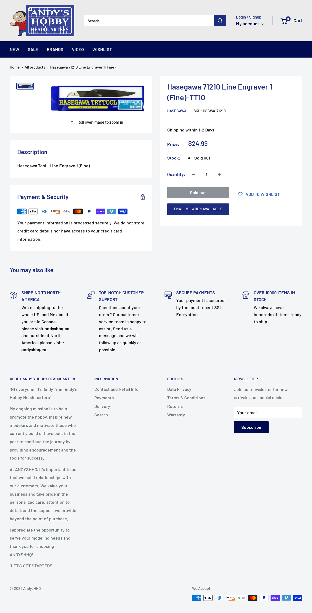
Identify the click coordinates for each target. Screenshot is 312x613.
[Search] (220, 20)
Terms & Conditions (186, 397)
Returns (175, 406)
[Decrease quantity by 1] (193, 174)
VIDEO (78, 49)
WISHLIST (102, 49)
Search (101, 414)
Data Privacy (179, 389)
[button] (228, 210)
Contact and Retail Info (116, 389)
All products (35, 67)
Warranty (176, 414)
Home (15, 67)
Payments (104, 397)
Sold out (198, 192)
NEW (14, 49)
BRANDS (55, 49)
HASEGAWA (176, 110)
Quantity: (176, 174)
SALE (33, 49)
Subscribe (251, 427)
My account (248, 23)
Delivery (102, 406)
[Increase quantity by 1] (219, 174)
